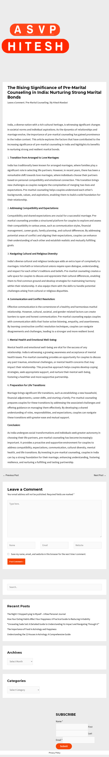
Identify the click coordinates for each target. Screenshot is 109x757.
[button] (54, 74)
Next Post (100, 475)
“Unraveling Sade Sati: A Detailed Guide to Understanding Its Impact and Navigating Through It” (53, 624)
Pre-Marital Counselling (37, 102)
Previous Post (11, 475)
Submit (64, 746)
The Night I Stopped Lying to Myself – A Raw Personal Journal (36, 614)
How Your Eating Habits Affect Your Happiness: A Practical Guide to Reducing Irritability (48, 619)
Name (59, 721)
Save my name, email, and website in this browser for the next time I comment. (48, 554)
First (90, 726)
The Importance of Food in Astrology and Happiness (31, 629)
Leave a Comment (15, 102)
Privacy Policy (54, 753)
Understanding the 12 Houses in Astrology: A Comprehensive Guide (39, 634)
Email (59, 740)
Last (90, 733)
